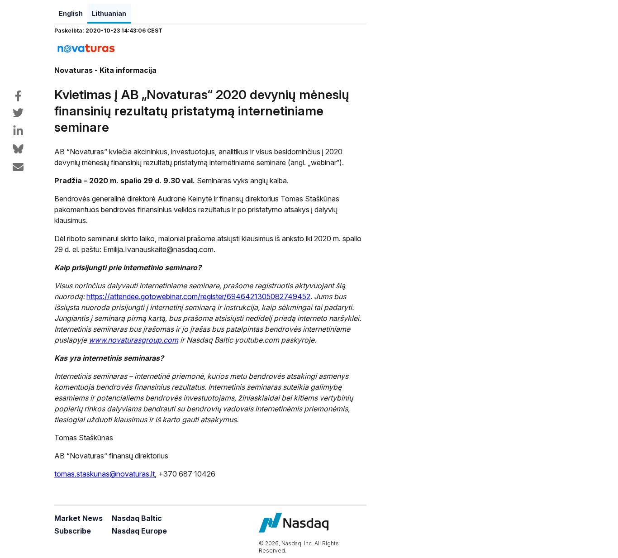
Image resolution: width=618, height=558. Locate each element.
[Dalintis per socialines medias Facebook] (18, 96)
